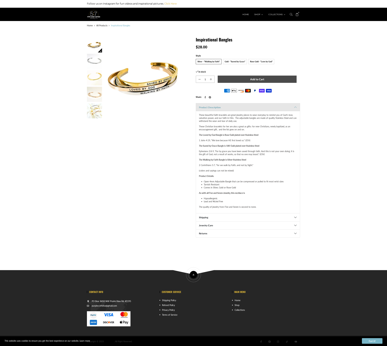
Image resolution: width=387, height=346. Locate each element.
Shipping (203, 217)
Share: (199, 97)
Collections (275, 14)
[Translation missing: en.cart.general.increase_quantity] (211, 79)
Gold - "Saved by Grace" (235, 61)
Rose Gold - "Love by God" (261, 61)
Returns (203, 233)
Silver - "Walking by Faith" (208, 61)
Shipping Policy (169, 300)
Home (245, 14)
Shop (257, 14)
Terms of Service (169, 315)
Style (198, 55)
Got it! (372, 341)
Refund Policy (168, 305)
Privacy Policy (168, 310)
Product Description (210, 107)
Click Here (170, 3)
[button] (291, 14)
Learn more (85, 341)
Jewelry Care (206, 225)
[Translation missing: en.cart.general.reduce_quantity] (199, 79)
